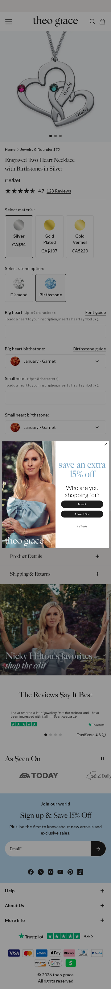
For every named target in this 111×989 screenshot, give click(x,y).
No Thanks (82, 526)
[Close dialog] (105, 444)
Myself (82, 504)
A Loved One (82, 514)
